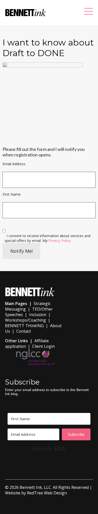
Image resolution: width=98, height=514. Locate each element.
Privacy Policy (59, 240)
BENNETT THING (24, 325)
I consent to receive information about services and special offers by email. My (47, 238)
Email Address (14, 163)
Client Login (43, 346)
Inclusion (37, 314)
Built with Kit (49, 448)
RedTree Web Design (47, 493)
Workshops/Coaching (25, 320)
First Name (12, 194)
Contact (23, 331)
